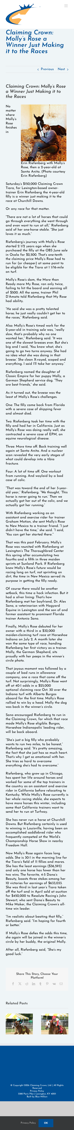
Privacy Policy (37, 1091)
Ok (46, 1123)
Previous (47, 69)
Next (61, 69)
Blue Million (41, 1097)
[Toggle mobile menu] (66, 6)
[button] (8, 1024)
